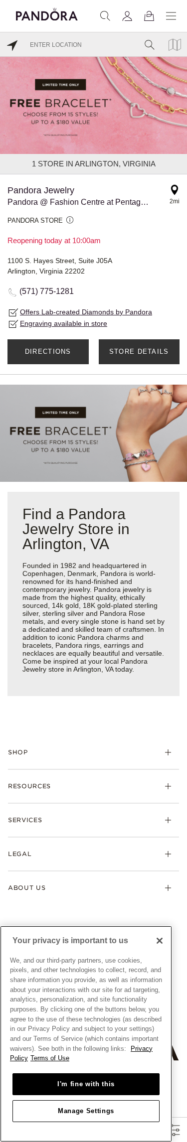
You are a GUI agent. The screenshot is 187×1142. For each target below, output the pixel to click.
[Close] (160, 941)
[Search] (105, 16)
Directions (48, 351)
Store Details (139, 351)
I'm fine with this (86, 1084)
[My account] (127, 16)
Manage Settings (86, 1111)
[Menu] (171, 16)
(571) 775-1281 (46, 291)
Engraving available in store (63, 323)
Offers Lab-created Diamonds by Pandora (86, 312)
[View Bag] (149, 16)
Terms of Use (49, 1058)
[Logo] (47, 12)
